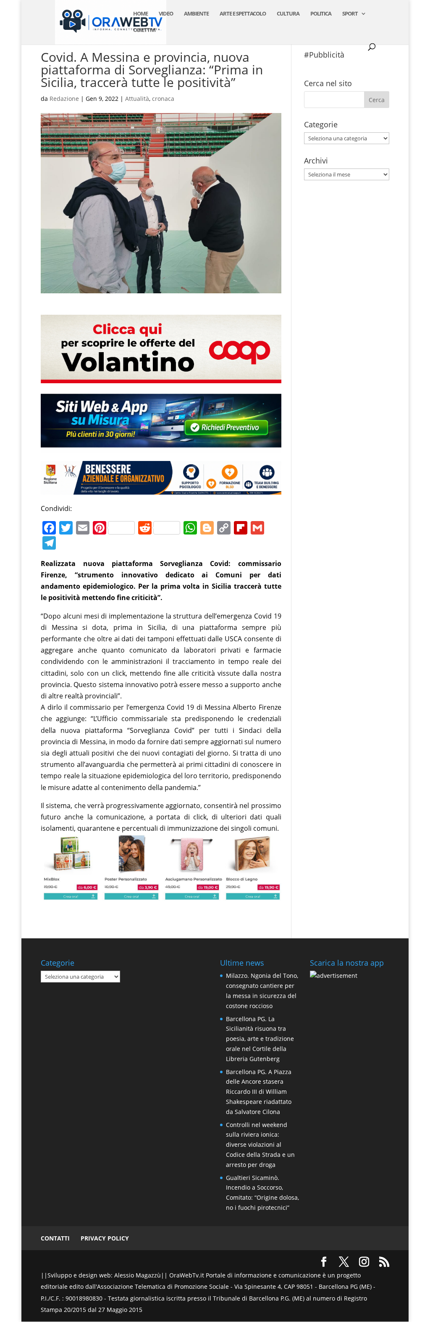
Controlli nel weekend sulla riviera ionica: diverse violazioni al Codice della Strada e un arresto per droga (260, 1145)
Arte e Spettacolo (243, 14)
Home (140, 14)
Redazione (64, 99)
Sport (350, 14)
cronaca (163, 99)
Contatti (55, 1238)
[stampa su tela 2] (161, 894)
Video (166, 14)
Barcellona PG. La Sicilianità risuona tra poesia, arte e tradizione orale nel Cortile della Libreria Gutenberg (260, 1039)
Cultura (288, 14)
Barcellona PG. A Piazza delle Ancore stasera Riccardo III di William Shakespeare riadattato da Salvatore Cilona (258, 1092)
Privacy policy (105, 1238)
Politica (320, 14)
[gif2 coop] (161, 377)
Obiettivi (144, 30)
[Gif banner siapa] (161, 488)
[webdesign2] (161, 446)
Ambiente (196, 14)
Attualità (137, 99)
